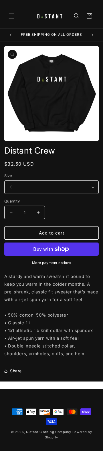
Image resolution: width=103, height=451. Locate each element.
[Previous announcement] (10, 35)
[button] (11, 16)
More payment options (51, 263)
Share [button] (16, 370)
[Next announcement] (92, 35)
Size (8, 175)
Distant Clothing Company (48, 432)
